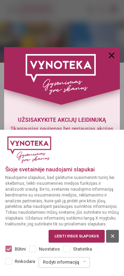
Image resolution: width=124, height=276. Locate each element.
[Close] (111, 55)
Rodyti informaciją (61, 262)
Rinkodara (25, 261)
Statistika (82, 249)
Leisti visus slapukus (76, 236)
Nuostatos (49, 249)
